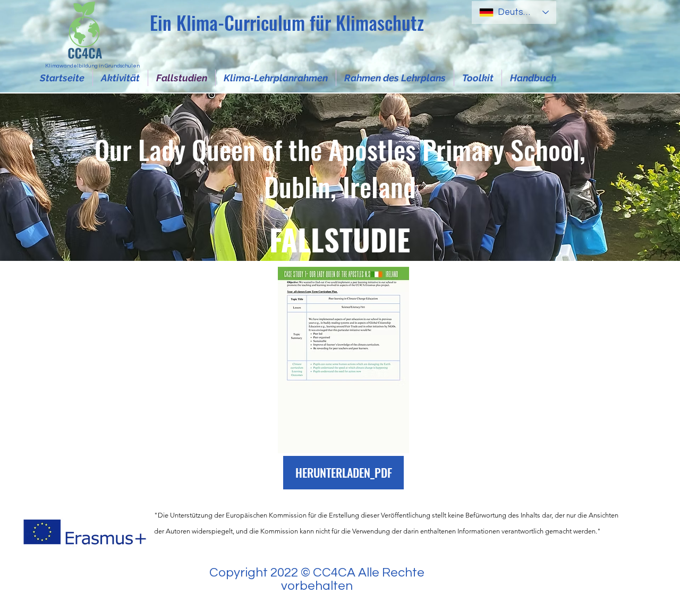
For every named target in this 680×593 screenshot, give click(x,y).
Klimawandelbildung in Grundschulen (92, 66)
